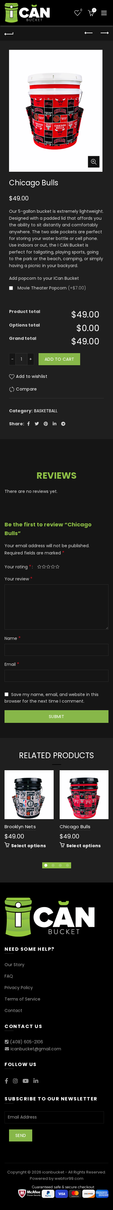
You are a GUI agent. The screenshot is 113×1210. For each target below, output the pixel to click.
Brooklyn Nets (20, 826)
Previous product (88, 33)
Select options (28, 845)
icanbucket (53, 1172)
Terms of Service (22, 999)
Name (13, 638)
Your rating (18, 566)
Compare (26, 389)
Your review (19, 578)
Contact (13, 1010)
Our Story (14, 965)
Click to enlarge (93, 162)
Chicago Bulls (75, 826)
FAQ (9, 976)
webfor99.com (69, 1178)
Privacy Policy (19, 988)
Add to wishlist (31, 376)
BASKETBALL (46, 411)
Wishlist (81, 10)
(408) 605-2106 (26, 1042)
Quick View (48, 796)
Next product (103, 33)
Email (12, 664)
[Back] (9, 33)
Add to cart (59, 359)
